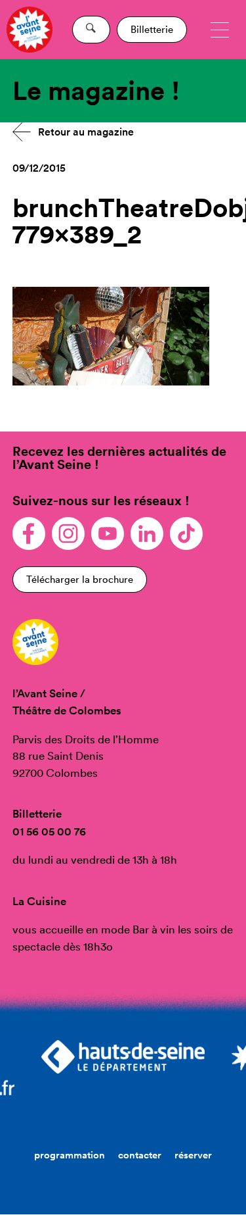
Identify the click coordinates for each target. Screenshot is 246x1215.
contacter (139, 1155)
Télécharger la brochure (79, 579)
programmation (69, 1155)
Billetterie (152, 29)
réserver (193, 1155)
